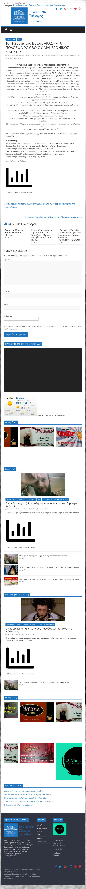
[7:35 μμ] (20, 570)
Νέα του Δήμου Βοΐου (61, 499)
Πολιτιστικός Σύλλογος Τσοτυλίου (21, 55)
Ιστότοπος (8, 316)
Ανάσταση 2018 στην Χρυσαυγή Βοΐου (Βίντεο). (15, 232)
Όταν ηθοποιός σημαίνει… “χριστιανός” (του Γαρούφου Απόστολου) (44, 556)
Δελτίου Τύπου (11, 499)
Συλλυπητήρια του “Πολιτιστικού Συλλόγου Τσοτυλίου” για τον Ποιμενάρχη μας (49, 567)
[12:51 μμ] (59, 242)
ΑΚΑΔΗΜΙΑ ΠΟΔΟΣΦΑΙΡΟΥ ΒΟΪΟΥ (58, 55)
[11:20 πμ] (32, 242)
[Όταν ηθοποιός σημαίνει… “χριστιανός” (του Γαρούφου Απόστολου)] (11, 555)
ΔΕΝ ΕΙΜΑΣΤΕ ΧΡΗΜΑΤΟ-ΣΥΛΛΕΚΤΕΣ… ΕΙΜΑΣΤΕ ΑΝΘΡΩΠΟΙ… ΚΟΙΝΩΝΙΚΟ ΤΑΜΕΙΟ (49, 579)
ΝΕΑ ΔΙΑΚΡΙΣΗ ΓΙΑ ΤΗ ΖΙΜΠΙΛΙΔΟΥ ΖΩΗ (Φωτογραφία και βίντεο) (27, 794)
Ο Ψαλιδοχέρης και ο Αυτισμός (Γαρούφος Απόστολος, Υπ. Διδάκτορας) (39, 6)
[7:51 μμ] (20, 558)
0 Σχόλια (37, 55)
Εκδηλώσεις (22, 499)
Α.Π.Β (45, 55)
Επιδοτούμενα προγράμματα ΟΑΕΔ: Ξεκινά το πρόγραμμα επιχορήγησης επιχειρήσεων (39, 205)
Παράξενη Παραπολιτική (46, 625)
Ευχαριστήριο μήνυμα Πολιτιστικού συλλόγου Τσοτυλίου (25, 798)
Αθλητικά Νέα (11, 39)
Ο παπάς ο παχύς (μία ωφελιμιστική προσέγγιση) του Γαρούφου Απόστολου (41, 505)
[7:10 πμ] (6, 238)
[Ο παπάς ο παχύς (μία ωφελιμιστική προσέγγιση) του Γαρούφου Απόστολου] (43, 474)
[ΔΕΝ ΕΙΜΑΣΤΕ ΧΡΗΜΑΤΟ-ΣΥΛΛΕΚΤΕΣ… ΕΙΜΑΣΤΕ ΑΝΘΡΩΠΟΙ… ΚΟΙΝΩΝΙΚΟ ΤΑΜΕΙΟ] (11, 578)
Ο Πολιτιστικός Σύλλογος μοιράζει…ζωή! (19, 805)
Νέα (38, 835)
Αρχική (39, 825)
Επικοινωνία (41, 842)
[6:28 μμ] (20, 581)
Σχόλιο (7, 260)
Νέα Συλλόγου (47, 499)
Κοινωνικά (31, 499)
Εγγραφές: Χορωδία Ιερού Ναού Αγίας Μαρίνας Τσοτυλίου (53, 217)
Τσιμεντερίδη (17, 58)
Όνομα (7, 292)
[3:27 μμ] (6, 55)
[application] (43, 370)
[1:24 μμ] (6, 634)
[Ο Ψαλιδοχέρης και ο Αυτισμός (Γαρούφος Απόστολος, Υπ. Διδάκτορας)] (43, 599)
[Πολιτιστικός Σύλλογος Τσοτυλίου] (6, 29)
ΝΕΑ (19, 39)
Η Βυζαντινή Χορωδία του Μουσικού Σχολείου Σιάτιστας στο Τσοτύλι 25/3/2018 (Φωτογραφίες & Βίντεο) (69, 235)
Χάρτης (39, 838)
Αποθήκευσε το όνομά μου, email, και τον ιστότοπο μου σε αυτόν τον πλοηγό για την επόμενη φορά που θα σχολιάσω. (43, 327)
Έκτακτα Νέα (10, 625)
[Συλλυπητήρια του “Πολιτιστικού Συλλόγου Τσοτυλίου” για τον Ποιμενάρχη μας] (11, 566)
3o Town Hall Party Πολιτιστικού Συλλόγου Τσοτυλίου (24, 791)
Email (6, 304)
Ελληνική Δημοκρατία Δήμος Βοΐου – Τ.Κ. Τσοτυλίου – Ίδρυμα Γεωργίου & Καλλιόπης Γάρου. (42, 235)
